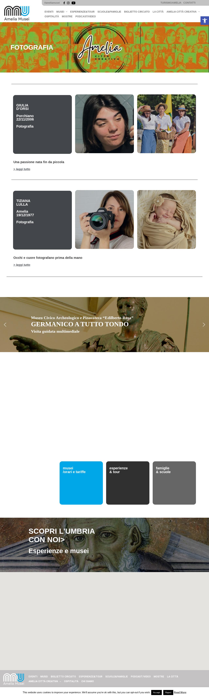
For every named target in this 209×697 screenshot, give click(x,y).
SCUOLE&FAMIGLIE (109, 11)
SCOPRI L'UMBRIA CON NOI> (62, 535)
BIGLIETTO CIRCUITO (137, 11)
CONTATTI (189, 2)
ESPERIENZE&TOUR (82, 11)
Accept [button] (156, 692)
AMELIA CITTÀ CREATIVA (182, 11)
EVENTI (49, 11)
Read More (180, 692)
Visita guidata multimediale (55, 331)
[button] (205, 20)
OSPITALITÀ (52, 16)
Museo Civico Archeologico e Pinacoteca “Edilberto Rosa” (82, 318)
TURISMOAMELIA (171, 2)
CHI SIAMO (87, 681)
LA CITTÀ (158, 11)
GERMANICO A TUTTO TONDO (80, 324)
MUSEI (60, 11)
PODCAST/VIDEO (85, 16)
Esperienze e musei (59, 550)
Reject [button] (168, 692)
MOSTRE (67, 16)
